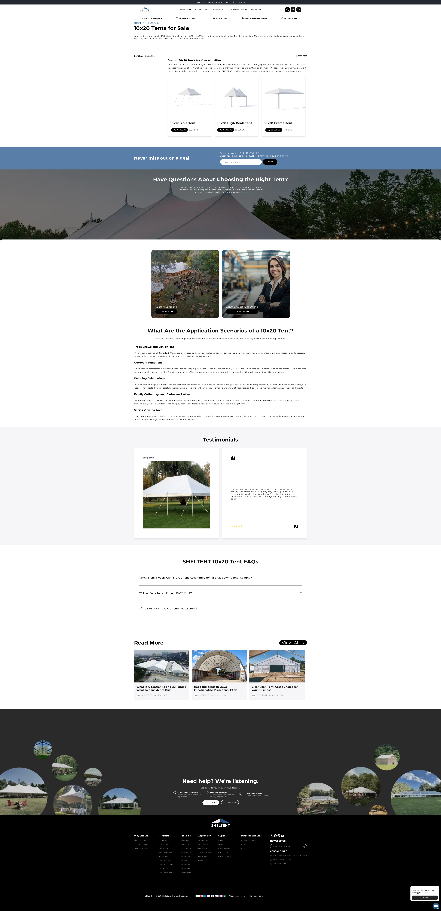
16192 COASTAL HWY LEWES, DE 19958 (290, 856)
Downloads (223, 844)
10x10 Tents (185, 840)
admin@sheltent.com (282, 860)
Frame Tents (164, 840)
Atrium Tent (164, 869)
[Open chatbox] (436, 906)
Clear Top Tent (165, 860)
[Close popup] (437, 888)
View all (292, 642)
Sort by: (138, 56)
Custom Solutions (226, 840)
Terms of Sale (256, 896)
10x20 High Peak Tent (234, 123)
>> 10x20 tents (151, 23)
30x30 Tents (186, 860)
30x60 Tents (186, 864)
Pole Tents (163, 844)
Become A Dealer (141, 848)
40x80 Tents (186, 873)
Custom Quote (224, 856)
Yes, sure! (425, 897)
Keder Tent (163, 856)
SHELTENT (139, 23)
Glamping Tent (204, 852)
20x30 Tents (186, 852)
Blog (243, 848)
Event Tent (202, 860)
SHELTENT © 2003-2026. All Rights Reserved (167, 896)
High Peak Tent (165, 852)
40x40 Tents (186, 869)
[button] (287, 9)
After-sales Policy (226, 848)
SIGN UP (270, 162)
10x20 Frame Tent (278, 123)
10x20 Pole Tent (183, 123)
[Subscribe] (304, 846)
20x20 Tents (186, 848)
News (243, 844)
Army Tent (202, 856)
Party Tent (202, 848)
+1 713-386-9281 (280, 864)
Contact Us (223, 852)
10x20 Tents (185, 844)
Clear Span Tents (166, 864)
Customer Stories (249, 840)
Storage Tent (203, 840)
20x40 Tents (186, 856)
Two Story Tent (165, 873)
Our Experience (140, 844)
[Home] (144, 9)
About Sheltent (140, 840)
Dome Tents (164, 848)
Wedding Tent (204, 844)
